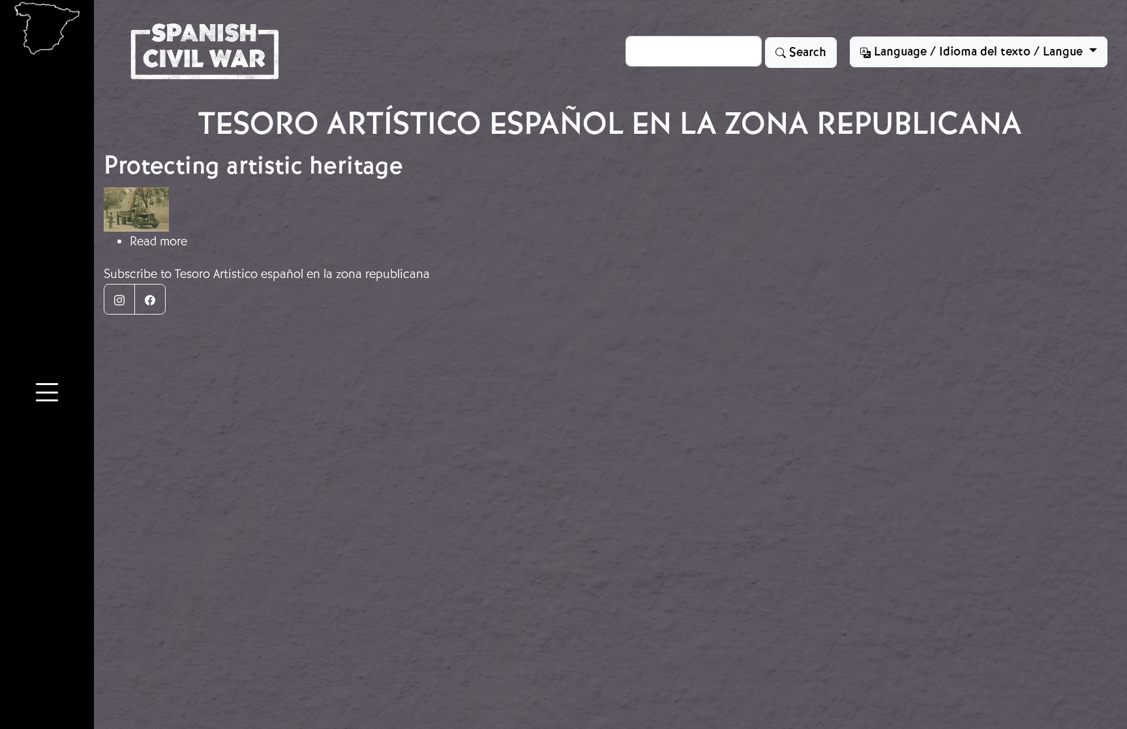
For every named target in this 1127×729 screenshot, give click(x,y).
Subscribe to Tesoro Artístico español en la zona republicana (267, 274)
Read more (158, 241)
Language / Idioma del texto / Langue (978, 51)
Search (806, 52)
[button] (47, 395)
